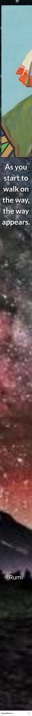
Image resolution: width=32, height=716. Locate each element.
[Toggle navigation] (28, 713)
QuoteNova (8, 713)
